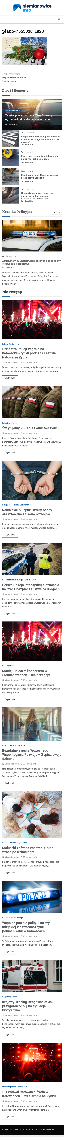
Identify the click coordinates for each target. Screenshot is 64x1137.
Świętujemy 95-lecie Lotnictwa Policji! (31, 428)
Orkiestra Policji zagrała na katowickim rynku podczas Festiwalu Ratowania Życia (30, 353)
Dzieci (4, 745)
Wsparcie (21, 745)
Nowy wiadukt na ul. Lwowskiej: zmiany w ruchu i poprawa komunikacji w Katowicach (37, 196)
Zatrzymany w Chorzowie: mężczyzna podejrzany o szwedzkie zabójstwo (31, 262)
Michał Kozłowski (12, 362)
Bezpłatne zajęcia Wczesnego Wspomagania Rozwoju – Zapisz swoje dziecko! (31, 755)
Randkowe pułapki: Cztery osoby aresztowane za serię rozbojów (27, 512)
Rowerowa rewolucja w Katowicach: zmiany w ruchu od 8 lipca (39, 157)
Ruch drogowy (30, 580)
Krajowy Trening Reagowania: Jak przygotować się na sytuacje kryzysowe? (27, 1006)
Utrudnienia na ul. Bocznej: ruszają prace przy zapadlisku (39, 176)
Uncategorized (8, 666)
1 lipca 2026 (28, 201)
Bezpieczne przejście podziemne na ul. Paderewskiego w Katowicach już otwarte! (40, 139)
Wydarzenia (14, 344)
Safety (14, 997)
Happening (6, 997)
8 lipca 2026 (28, 144)
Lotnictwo (6, 423)
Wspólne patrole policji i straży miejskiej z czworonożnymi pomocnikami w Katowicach (26, 927)
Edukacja (12, 745)
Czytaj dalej (10, 378)
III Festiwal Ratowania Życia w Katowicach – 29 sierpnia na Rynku (29, 1094)
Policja (14, 423)
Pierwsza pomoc (9, 1087)
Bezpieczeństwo (9, 580)
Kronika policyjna (9, 256)
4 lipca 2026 (28, 182)
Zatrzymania (25, 505)
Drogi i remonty (13, 110)
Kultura (5, 344)
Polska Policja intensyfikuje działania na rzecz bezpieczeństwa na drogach (31, 587)
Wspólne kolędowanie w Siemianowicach (14, 79)
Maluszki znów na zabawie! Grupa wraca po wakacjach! (27, 850)
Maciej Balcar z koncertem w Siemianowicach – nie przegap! (26, 673)
